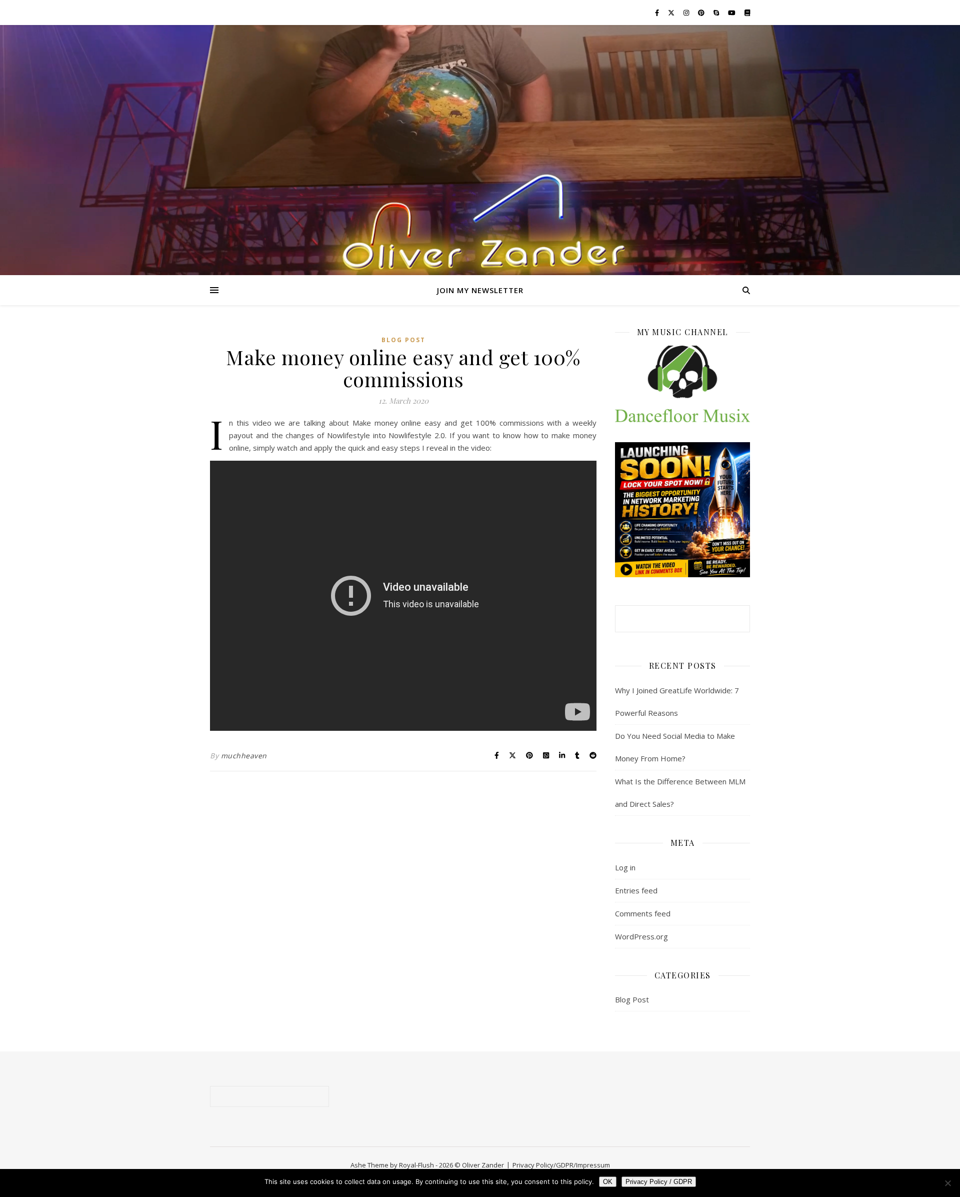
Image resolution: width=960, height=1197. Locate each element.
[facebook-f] (657, 12)
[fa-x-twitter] (672, 12)
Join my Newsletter (480, 290)
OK (607, 1181)
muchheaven (244, 755)
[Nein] (947, 1183)
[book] (747, 12)
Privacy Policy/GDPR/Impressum (561, 1164)
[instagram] (687, 12)
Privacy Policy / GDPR (659, 1181)
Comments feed (642, 913)
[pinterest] (702, 12)
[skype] (717, 12)
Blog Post (404, 340)
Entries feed (636, 890)
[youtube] (732, 12)
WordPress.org (641, 936)
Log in (625, 867)
